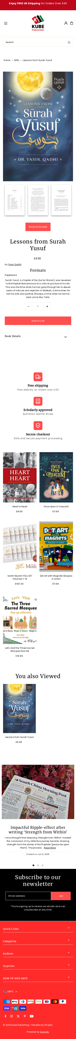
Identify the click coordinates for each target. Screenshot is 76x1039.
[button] (38, 336)
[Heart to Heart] (20, 477)
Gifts (16, 60)
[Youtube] (31, 1016)
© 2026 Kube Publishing (16, 1025)
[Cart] (71, 23)
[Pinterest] (25, 1016)
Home (7, 60)
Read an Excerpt (38, 226)
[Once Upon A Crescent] (56, 477)
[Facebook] (5, 1016)
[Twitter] (18, 1016)
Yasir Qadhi (14, 264)
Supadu (44, 1032)
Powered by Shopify (42, 1025)
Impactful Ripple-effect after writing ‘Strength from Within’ (38, 829)
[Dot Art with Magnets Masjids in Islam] (56, 546)
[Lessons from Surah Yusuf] (19, 708)
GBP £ (10, 991)
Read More (50, 847)
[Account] (66, 23)
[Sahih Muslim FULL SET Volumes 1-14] (20, 546)
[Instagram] (11, 1016)
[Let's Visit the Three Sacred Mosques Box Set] (20, 619)
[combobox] (38, 42)
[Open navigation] (16, 23)
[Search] (69, 42)
